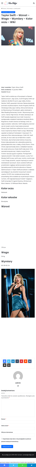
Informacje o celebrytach (13, 8)
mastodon (30, 462)
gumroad (2, 462)
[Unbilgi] (11, 3)
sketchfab (13, 462)
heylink (22, 462)
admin (18, 383)
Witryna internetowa (7, 432)
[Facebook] (4, 361)
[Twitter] (9, 361)
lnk (34, 462)
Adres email (5, 425)
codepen (7, 462)
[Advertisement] (18, 67)
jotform (18, 462)
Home (4, 8)
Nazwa (3, 419)
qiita (26, 462)
